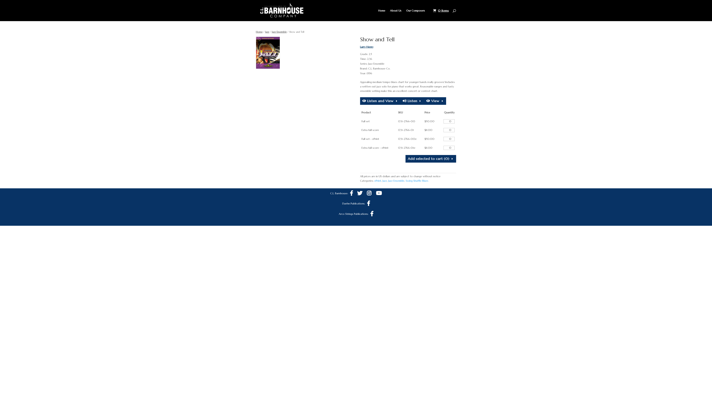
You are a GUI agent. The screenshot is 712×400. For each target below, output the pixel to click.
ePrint (377, 180)
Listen (412, 101)
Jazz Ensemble (279, 32)
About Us (395, 10)
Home (381, 10)
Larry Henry (366, 47)
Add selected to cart (428, 158)
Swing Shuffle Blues (417, 180)
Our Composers (415, 10)
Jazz (267, 32)
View (434, 101)
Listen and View (380, 101)
